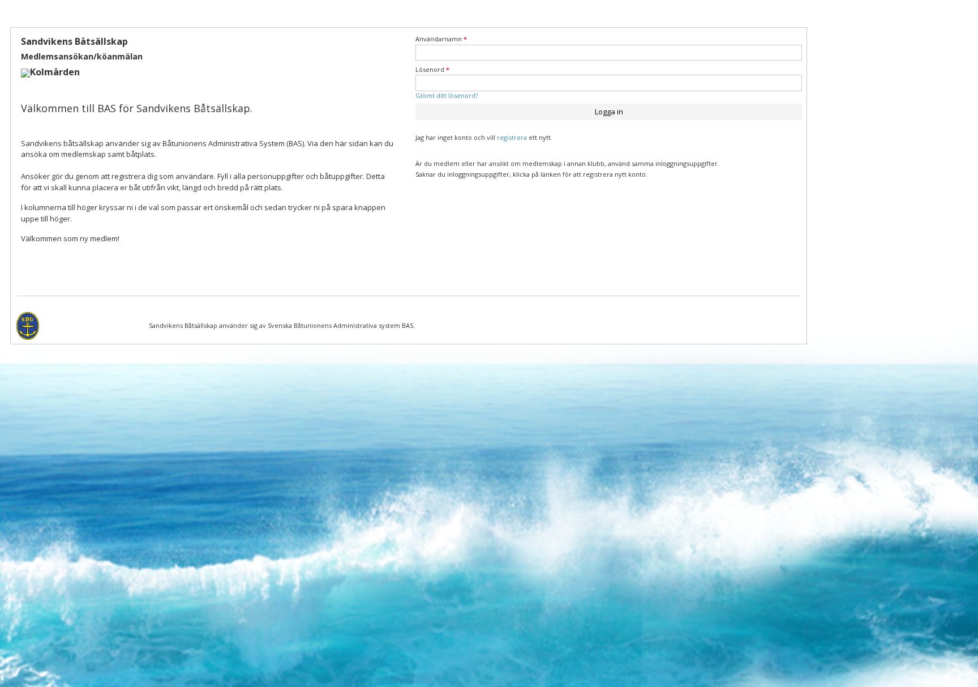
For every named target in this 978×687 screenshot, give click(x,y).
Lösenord (432, 69)
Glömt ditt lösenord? (446, 95)
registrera (512, 137)
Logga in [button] (609, 111)
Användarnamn (441, 39)
